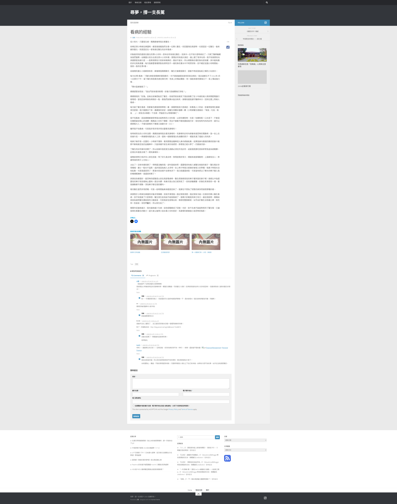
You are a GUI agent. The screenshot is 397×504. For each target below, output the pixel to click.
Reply (138, 292)
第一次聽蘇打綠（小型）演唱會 (202, 252)
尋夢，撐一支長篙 (147, 12)
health (138, 345)
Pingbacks (153, 275)
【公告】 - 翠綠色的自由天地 (190, 462)
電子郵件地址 (188, 391)
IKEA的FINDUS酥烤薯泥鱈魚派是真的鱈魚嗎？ (148, 469)
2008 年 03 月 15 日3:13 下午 (154, 334)
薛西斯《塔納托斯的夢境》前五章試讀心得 (147, 460)
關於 (130, 3)
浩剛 (133, 38)
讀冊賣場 (157, 3)
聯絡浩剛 (138, 3)
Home (190, 490)
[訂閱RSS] (265, 22)
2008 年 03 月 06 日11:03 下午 (155, 313)
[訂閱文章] (227, 461)
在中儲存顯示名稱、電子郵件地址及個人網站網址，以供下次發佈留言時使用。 (162, 406)
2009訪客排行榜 (244, 86)
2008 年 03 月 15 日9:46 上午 (150, 321)
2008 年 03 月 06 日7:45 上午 (149, 281)
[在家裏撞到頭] (175, 242)
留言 (134, 376)
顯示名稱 (135, 391)
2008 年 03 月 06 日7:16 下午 (148, 304)
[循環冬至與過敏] (144, 242)
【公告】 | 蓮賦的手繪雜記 (189, 455)
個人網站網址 (136, 398)
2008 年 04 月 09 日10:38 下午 (155, 357)
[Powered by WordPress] (138, 499)
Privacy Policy (173, 409)
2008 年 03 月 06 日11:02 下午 (155, 296)
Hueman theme (155, 499)
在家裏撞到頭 (165, 252)
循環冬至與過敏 (135, 252)
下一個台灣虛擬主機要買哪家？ (199, 479)
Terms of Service (187, 409)
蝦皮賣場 (147, 3)
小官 (137, 281)
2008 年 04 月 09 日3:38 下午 (150, 345)
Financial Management (213, 348)
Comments (139, 275)
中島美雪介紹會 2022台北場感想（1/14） (146, 448)
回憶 (136, 264)
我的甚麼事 (134, 23)
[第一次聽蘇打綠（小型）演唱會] (206, 242)
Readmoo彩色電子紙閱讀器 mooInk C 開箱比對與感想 (150, 465)
